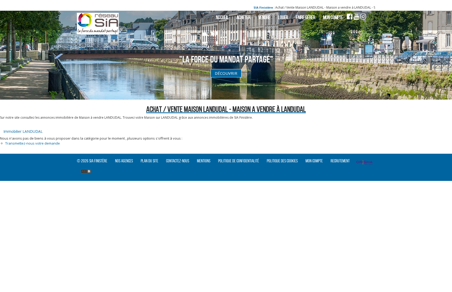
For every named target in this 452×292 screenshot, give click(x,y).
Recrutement (340, 160)
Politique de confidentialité (238, 160)
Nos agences (124, 160)
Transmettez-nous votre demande (32, 143)
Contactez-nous (177, 160)
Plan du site (149, 160)
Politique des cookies (282, 160)
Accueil (222, 17)
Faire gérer (305, 17)
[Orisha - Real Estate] (364, 163)
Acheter (243, 17)
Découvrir (226, 73)
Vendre (264, 17)
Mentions (203, 160)
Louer (283, 17)
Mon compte (333, 17)
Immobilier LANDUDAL (23, 131)
